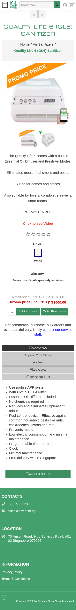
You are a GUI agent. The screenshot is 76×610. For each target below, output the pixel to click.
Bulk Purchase (54, 311)
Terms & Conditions (16, 579)
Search (57, 4)
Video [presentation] (38, 362)
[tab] (38, 348)
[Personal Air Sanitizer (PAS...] (42, 14)
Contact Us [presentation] (38, 376)
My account (65, 5)
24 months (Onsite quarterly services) (38, 280)
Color (37, 244)
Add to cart (28, 311)
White (38, 260)
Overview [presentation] (38, 347)
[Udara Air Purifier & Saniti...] (34, 14)
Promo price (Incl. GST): (30, 302)
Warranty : (38, 273)
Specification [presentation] (38, 355)
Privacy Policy (12, 572)
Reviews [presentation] (38, 369)
